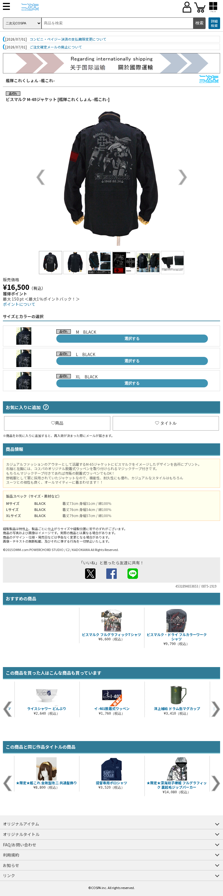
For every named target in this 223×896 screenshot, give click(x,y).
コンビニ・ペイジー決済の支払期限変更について (68, 39)
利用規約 (11, 855)
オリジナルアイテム (21, 824)
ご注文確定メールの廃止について (56, 47)
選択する (132, 338)
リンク (9, 875)
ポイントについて (19, 304)
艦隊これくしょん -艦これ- (30, 80)
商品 (59, 423)
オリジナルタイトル (21, 834)
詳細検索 (214, 23)
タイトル (168, 423)
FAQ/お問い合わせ (19, 845)
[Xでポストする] (90, 577)
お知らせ (11, 865)
